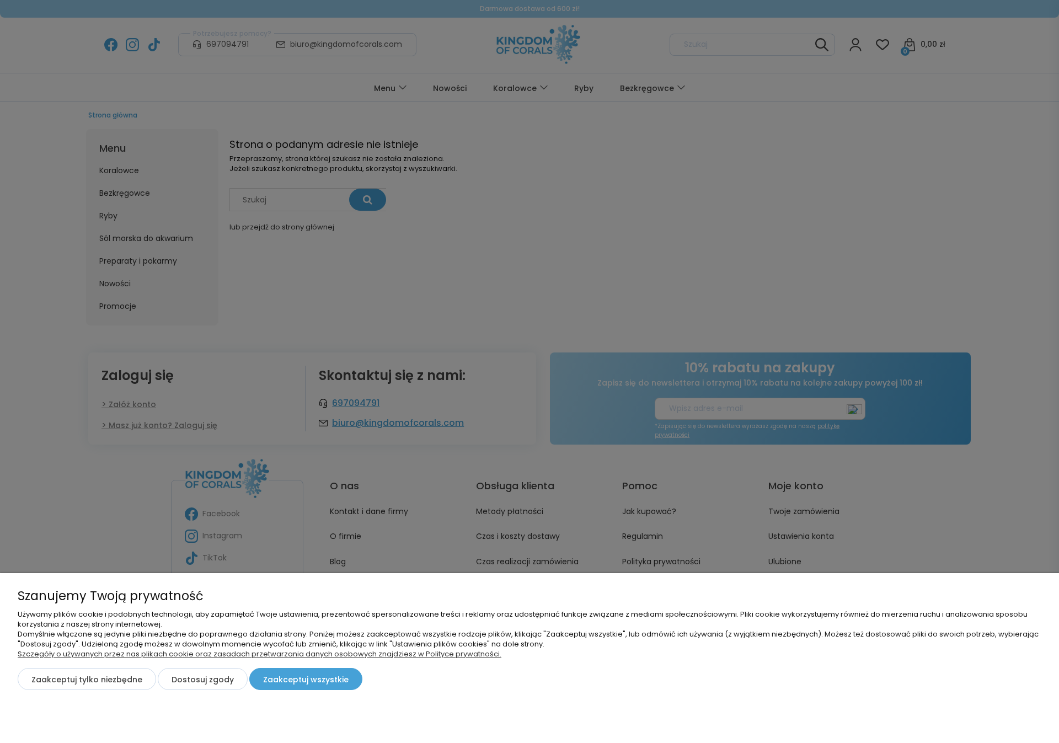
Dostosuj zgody (203, 679)
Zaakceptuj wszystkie (306, 679)
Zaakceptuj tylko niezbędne (86, 679)
